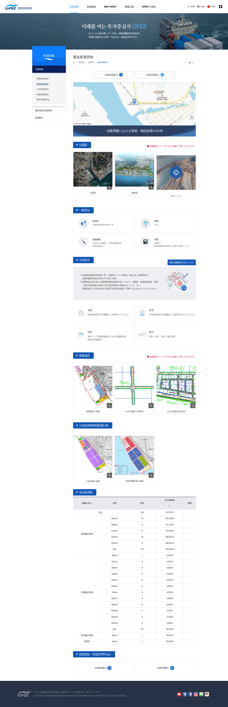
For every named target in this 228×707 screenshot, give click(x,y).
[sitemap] (222, 6)
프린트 (190, 63)
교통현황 (177, 281)
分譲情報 (91, 62)
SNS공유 (193, 63)
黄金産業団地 (101, 62)
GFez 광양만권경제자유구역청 (18, 6)
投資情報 (81, 62)
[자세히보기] (134, 188)
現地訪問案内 (152, 74)
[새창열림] (176, 172)
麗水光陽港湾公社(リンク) (181, 262)
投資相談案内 (111, 74)
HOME (73, 62)
